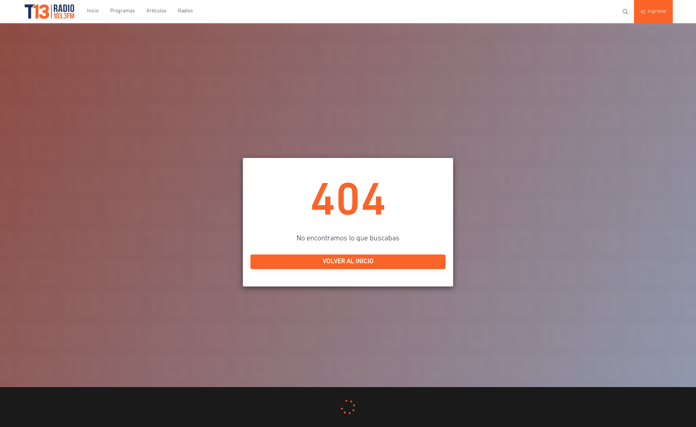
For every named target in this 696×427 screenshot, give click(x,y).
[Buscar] (625, 11)
